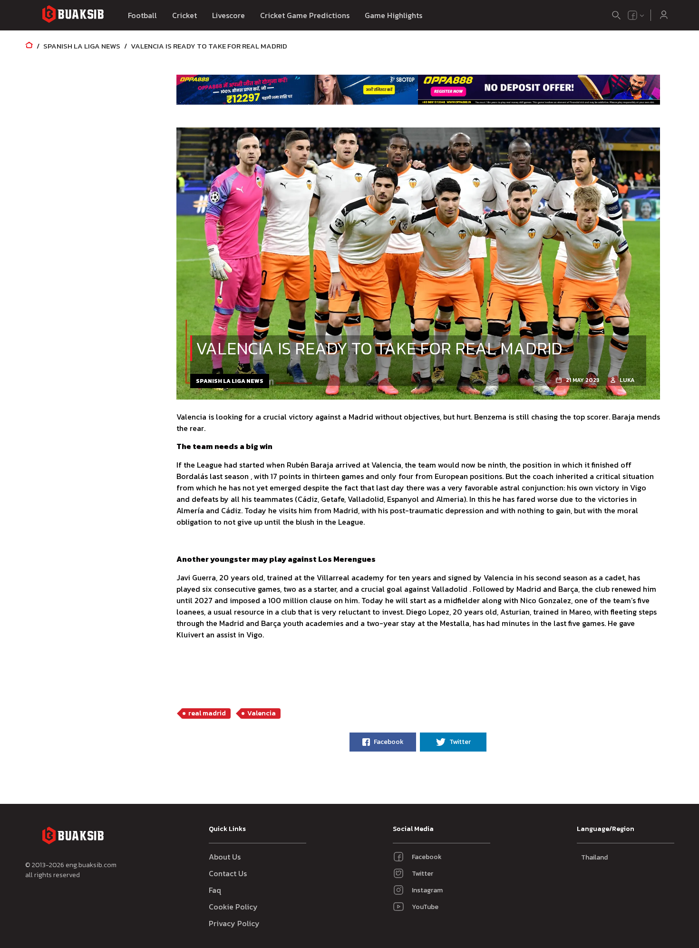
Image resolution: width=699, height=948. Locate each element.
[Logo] (72, 15)
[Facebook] (632, 15)
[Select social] (636, 15)
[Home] (29, 45)
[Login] (663, 15)
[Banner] (297, 89)
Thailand (594, 857)
